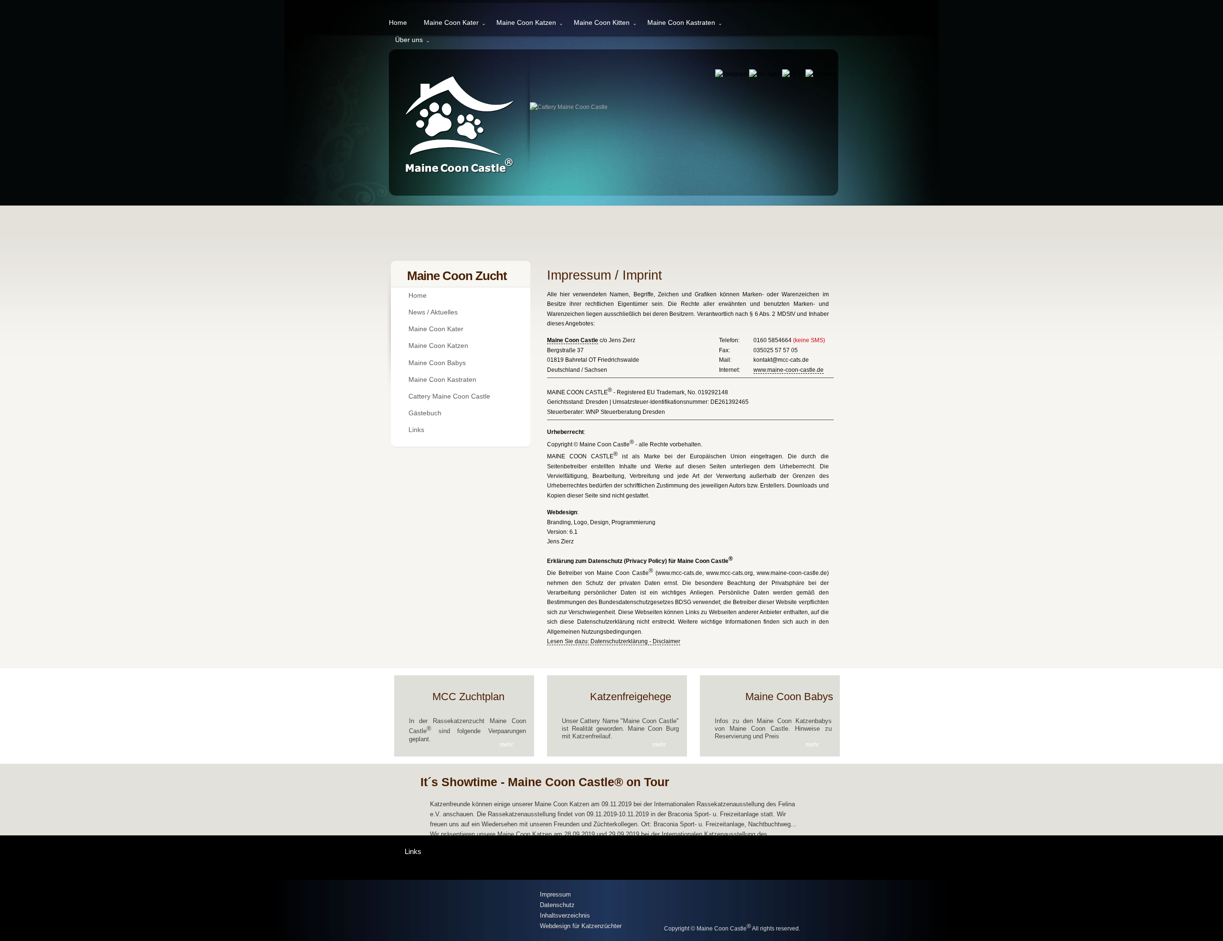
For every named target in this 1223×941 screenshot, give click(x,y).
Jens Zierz (560, 541)
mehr (506, 744)
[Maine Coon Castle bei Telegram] (732, 74)
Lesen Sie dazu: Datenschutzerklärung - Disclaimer (613, 641)
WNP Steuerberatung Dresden (625, 412)
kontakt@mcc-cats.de (781, 360)
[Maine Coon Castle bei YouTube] (765, 74)
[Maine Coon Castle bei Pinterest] (820, 74)
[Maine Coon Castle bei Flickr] (793, 74)
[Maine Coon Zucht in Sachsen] (464, 911)
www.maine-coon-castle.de (788, 370)
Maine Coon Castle (572, 340)
